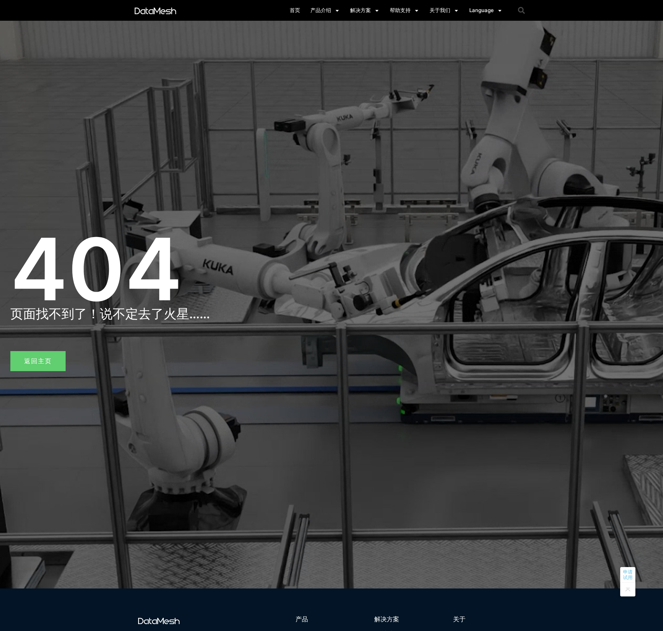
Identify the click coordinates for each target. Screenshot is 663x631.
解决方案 (360, 10)
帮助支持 (400, 10)
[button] (521, 10)
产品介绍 (320, 10)
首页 (295, 10)
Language (481, 10)
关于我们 (440, 10)
